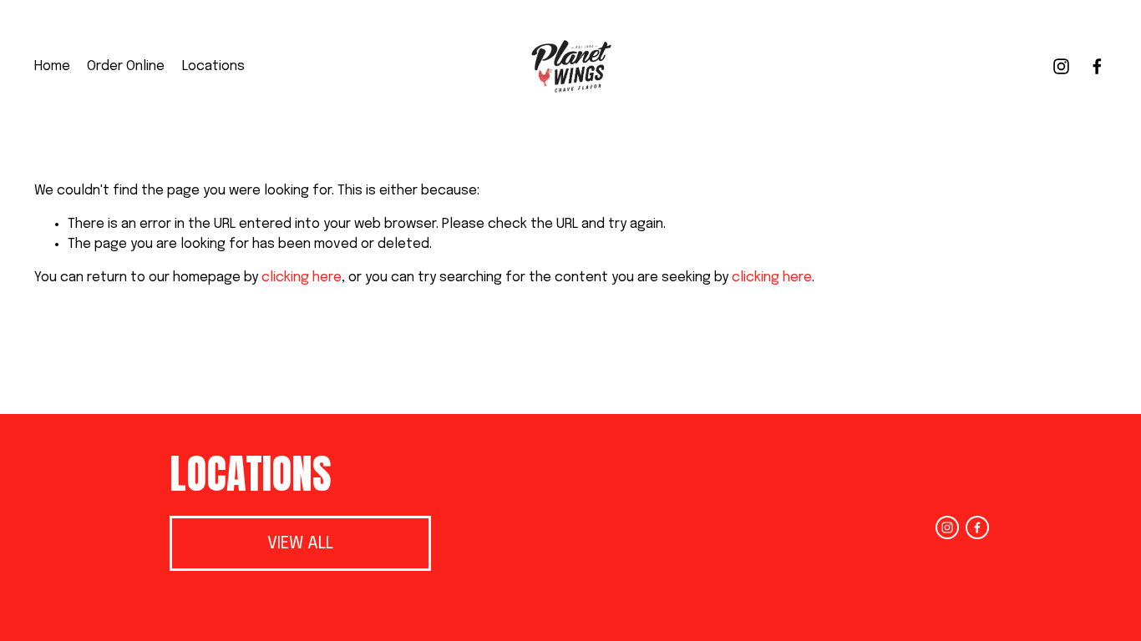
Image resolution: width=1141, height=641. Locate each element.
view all (300, 544)
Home (52, 66)
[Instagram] (1061, 66)
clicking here (301, 277)
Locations (213, 66)
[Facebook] (1097, 66)
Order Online (126, 66)
